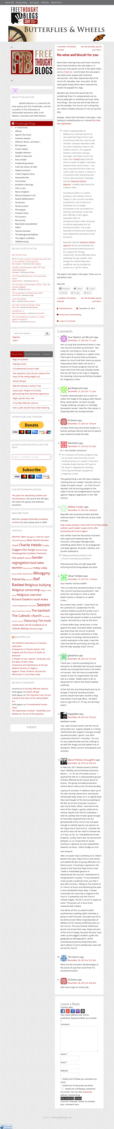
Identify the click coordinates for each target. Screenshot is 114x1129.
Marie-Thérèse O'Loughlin (81, 759)
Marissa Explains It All (25, 195)
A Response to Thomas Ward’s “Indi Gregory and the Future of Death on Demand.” (28, 652)
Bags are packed (20, 359)
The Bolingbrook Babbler (26, 234)
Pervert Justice (22, 206)
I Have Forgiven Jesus (25, 174)
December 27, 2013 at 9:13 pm (82, 446)
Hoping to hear (20, 364)
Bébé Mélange (33, 307)
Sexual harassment (18, 611)
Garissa (28, 558)
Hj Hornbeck (40, 313)
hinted (77, 159)
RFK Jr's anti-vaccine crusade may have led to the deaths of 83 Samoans (31, 260)
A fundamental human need (26, 368)
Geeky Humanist (22, 170)
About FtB (9, 2)
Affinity (18, 131)
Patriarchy (18, 579)
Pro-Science (20, 216)
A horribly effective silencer (25, 403)
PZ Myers (32, 272)
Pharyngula (20, 209)
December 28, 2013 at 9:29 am (82, 763)
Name (64, 1054)
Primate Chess (22, 213)
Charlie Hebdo (30, 544)
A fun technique (19, 299)
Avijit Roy (40, 537)
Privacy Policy (21, 2)
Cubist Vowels (21, 149)
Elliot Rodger (29, 549)
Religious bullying (38, 585)
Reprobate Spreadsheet (26, 224)
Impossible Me (22, 177)
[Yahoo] (77, 1011)
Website (64, 1070)
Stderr (18, 227)
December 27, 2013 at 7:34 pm (82, 423)
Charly (28, 289)
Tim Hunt (44, 621)
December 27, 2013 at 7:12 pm (82, 391)
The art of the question (33, 714)
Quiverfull (29, 580)
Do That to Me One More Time (26, 305)
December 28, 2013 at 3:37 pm (82, 960)
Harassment (27, 568)
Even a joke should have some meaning (31, 407)
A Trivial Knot (21, 127)
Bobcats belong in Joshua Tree (27, 385)
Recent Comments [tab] (32, 354)
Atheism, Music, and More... (28, 141)
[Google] (72, 1011)
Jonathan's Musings (24, 184)
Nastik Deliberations (24, 199)
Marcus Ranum (30, 301)
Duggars (17, 549)
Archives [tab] (46, 354)
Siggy (32, 295)
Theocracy (30, 621)
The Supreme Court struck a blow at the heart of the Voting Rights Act (31, 698)
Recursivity (20, 220)
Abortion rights (19, 536)
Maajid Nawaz (28, 574)
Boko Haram (33, 540)
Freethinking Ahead (24, 163)
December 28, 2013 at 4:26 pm (82, 983)
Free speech (18, 557)
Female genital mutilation (24, 553)
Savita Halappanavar (20, 605)
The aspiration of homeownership (27, 293)
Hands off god (19, 381)
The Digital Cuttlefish (25, 238)
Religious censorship (26, 590)
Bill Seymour (21, 145)
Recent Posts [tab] (17, 354)
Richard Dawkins (22, 599)
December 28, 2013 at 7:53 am (82, 717)
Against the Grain (23, 134)
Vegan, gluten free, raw (23, 398)
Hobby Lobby (40, 567)
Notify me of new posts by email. (78, 1085)
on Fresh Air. (67, 72)
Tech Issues (34, 2)
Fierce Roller (21, 159)
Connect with (66, 1007)
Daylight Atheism (23, 152)
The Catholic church (26, 615)
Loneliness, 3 (18, 311)
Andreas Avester (22, 138)
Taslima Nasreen (23, 231)
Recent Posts (56, 2)
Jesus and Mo (17, 574)
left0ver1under (75, 506)
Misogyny (41, 573)
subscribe (87, 1092)
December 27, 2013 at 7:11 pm (82, 340)
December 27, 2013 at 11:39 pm (82, 579)
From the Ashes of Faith (26, 167)
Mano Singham (22, 191)
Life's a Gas (20, 188)
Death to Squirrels (23, 156)
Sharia (28, 611)
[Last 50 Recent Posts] (19, 255)
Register (16, 337)
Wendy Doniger (36, 629)
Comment (65, 1024)
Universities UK (20, 624)
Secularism (32, 606)
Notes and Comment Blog (70, 314)
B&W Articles (22, 637)
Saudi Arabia (40, 599)
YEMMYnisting (22, 241)
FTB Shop (45, 2)
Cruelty (45, 545)
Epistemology (41, 550)
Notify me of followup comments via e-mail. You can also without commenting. (78, 1091)
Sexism (43, 604)
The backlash (41, 610)
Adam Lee (36, 281)
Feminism (41, 553)
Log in (15, 340)
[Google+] (67, 1011)
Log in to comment (67, 321)
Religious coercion (29, 595)
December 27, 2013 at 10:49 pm (82, 510)
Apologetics (31, 537)
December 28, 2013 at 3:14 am (82, 658)
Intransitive (20, 181)
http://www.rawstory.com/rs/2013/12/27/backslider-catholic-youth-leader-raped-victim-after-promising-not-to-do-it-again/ (84, 528)
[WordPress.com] (82, 1011)
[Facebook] (62, 1011)
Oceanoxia (20, 202)
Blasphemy (23, 540)
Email (63, 1062)
